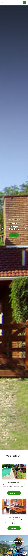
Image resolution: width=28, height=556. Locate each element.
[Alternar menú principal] (25, 2)
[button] (2, 228)
